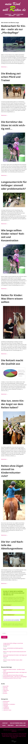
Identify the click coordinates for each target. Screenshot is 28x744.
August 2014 (6, 690)
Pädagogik (5, 705)
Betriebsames (6, 701)
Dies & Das (5, 702)
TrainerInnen (6, 708)
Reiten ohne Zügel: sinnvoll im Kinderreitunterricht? (12, 471)
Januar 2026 (5, 686)
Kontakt (5, 723)
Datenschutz (21, 729)
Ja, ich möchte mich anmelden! (11, 620)
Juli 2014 (5, 692)
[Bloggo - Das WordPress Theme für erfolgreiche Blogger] (14, 743)
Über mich (11, 15)
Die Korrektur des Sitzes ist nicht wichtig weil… (13, 125)
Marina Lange (15, 22)
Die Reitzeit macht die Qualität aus (12, 362)
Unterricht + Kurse (7, 710)
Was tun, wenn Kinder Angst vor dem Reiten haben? (12, 404)
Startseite (8, 14)
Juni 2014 (5, 693)
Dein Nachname (7, 610)
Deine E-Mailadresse (8, 614)
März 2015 (5, 689)
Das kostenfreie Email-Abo (18, 723)
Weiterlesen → (4, 67)
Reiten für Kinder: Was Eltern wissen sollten (12, 299)
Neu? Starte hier (18, 14)
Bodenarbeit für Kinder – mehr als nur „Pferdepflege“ (13, 29)
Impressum (14, 731)
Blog (18, 15)
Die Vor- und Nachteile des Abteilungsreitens (13, 648)
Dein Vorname (7, 605)
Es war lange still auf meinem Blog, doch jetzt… (13, 675)
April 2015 (5, 687)
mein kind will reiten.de (8, 729)
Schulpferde (6, 707)
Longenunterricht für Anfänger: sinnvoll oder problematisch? (14, 185)
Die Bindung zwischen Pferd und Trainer (11, 77)
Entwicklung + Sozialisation (9, 704)
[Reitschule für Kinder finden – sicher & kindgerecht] (14, 11)
